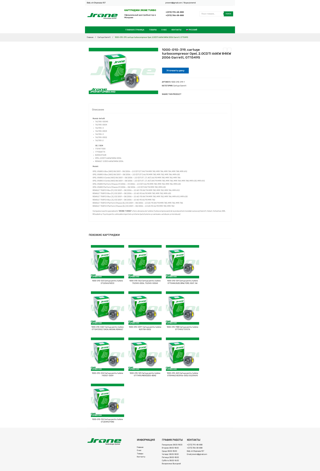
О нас (164, 30)
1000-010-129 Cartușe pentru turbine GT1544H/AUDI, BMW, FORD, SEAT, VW (182, 282)
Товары (153, 30)
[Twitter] (188, 94)
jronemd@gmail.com (174, 3)
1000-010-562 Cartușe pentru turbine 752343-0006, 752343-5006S (145, 282)
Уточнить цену (175, 70)
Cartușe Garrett (104, 37)
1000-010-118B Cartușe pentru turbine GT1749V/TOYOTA (182, 328)
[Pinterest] (192, 94)
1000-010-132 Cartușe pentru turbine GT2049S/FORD (107, 420)
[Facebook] (184, 94)
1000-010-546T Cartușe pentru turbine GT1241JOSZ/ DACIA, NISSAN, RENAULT (107, 328)
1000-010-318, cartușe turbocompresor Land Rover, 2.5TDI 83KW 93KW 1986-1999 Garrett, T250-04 (229, 50)
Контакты (176, 30)
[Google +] (195, 94)
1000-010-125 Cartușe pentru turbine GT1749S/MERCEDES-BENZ (145, 374)
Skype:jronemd (190, 3)
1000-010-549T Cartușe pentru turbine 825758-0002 (145, 328)
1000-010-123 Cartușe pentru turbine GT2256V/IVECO (107, 282)
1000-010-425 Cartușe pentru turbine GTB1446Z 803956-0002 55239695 (182, 374)
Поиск (228, 14)
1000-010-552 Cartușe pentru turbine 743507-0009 (107, 374)
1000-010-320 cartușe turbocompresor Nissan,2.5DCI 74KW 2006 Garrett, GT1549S (225, 50)
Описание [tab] (98, 109)
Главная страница (134, 30)
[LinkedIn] (199, 94)
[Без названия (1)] (123, 71)
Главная (90, 37)
